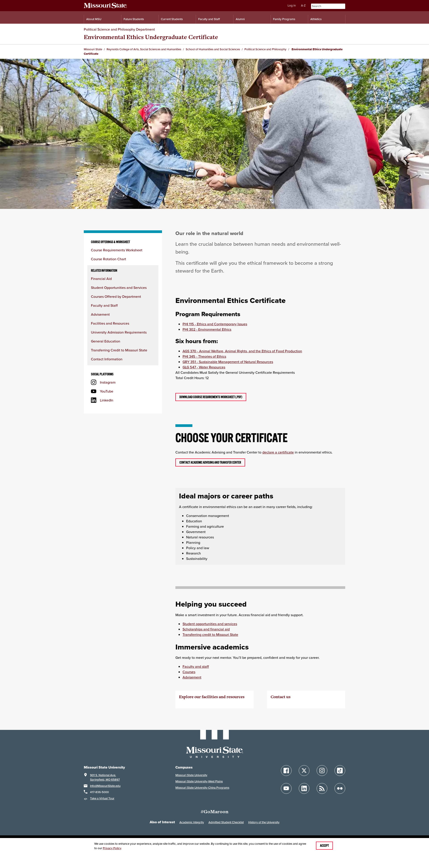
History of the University (264, 822)
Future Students (134, 19)
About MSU (93, 19)
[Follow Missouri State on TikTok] (339, 770)
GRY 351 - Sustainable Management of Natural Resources (228, 361)
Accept (324, 846)
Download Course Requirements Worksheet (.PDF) (210, 397)
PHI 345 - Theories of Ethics (204, 356)
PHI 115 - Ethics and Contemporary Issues (215, 323)
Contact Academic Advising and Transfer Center (210, 462)
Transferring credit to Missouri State (210, 634)
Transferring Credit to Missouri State (119, 350)
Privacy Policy (112, 848)
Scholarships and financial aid (206, 629)
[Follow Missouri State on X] (304, 770)
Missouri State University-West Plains (199, 781)
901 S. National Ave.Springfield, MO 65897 (105, 777)
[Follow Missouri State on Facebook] (286, 770)
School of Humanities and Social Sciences (213, 49)
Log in (292, 5)
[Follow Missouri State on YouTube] (286, 788)
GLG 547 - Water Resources (204, 367)
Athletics (316, 19)
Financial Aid (101, 278)
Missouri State (93, 49)
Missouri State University (191, 775)
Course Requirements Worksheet (116, 250)
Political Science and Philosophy (265, 49)
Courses (189, 671)
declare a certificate (278, 452)
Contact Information (106, 359)
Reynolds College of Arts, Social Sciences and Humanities (144, 49)
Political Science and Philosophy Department (119, 29)
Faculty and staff (196, 666)
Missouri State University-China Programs (202, 788)
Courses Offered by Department (116, 296)
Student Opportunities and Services (119, 287)
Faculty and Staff (209, 19)
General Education (105, 341)
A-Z (303, 5)
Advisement (100, 314)
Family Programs (284, 19)
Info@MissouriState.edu (105, 786)
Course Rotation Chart (108, 258)
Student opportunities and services (210, 623)
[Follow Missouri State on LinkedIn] (304, 788)
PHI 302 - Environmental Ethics (207, 329)
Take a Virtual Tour (102, 798)
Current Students (172, 19)
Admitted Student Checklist (226, 822)
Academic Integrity (191, 822)
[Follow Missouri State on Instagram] (322, 770)
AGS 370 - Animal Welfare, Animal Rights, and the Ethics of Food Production (242, 351)
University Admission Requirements (119, 332)
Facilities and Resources (110, 323)
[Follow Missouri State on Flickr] (339, 788)
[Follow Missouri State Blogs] (322, 788)
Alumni (240, 19)
